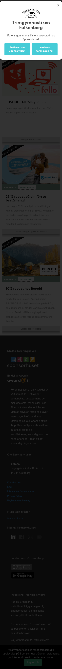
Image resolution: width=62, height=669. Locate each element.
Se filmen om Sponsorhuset (17, 49)
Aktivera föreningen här (44, 49)
